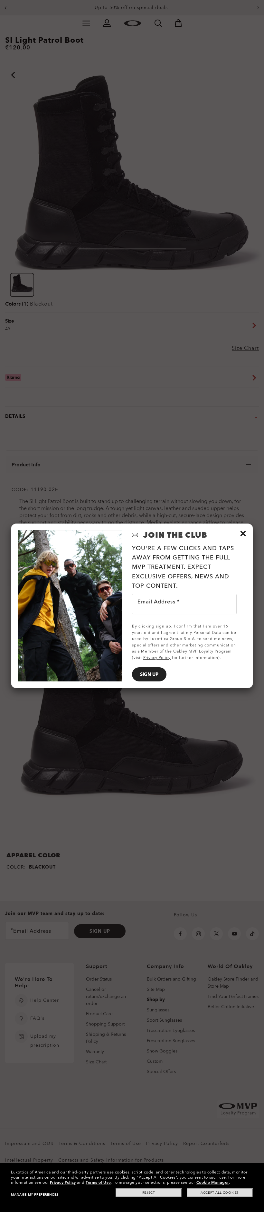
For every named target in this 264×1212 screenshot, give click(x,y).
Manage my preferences (35, 1194)
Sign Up (149, 674)
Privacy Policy (63, 1182)
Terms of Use (98, 1182)
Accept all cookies (220, 1192)
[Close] (243, 533)
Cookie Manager (212, 1182)
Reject (148, 1192)
